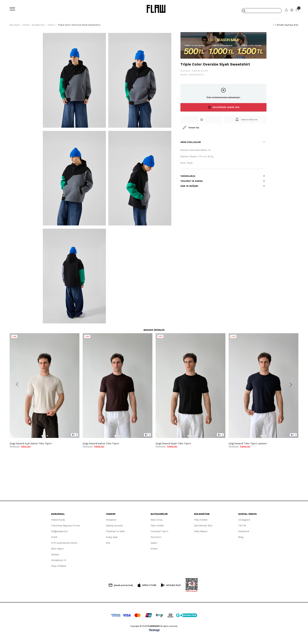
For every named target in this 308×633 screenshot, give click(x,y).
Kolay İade (112, 537)
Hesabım (111, 519)
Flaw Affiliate (58, 566)
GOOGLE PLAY (173, 585)
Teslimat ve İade (115, 531)
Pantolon (156, 537)
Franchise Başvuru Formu (65, 525)
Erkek (154, 548)
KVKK (54, 537)
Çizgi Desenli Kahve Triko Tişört (101, 443)
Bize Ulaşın (57, 548)
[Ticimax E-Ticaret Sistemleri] (154, 630)
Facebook (243, 531)
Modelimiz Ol (58, 560)
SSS (108, 543)
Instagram (244, 519)
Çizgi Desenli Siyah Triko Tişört (173, 443)
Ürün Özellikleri (190, 142)
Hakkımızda (58, 519)
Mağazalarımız (59, 531)
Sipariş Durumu (114, 525)
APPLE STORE (149, 585)
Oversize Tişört (159, 531)
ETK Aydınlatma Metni (64, 543)
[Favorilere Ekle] (201, 119)
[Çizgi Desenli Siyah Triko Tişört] (190, 385)
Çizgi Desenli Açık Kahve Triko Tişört (31, 443)
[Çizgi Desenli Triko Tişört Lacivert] (263, 385)
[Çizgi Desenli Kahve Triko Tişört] (117, 385)
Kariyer (55, 554)
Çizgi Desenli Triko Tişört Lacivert (248, 443)
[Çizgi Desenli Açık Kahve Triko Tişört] (44, 385)
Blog (240, 537)
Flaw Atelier (157, 525)
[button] (42, 435)
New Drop (156, 519)
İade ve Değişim (189, 186)
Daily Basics (200, 531)
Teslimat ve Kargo (191, 181)
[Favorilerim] (291, 10)
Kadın (154, 543)
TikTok (242, 525)
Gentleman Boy (203, 525)
